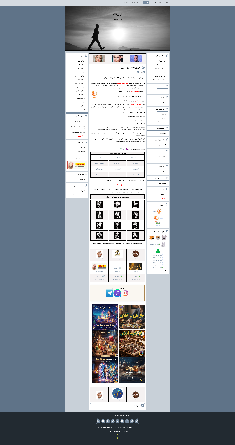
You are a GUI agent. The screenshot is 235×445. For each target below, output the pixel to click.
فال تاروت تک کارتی (80, 72)
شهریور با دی (135, 174)
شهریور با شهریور (99, 163)
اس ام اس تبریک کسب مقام (159, 79)
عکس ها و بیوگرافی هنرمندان (78, 194)
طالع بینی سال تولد (161, 270)
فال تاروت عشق (81, 98)
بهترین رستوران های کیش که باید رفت (78, 122)
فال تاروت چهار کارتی (80, 79)
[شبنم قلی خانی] (99, 59)
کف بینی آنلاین (162, 133)
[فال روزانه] (105, 317)
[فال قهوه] (132, 344)
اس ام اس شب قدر (161, 72)
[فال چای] (132, 370)
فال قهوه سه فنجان (161, 118)
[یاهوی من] (136, 421)
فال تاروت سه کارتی (80, 76)
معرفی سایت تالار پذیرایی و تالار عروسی (78, 127)
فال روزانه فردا (81, 191)
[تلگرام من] (132, 421)
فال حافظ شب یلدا (81, 155)
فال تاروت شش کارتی (80, 87)
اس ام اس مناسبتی (136, 2)
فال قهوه (164, 114)
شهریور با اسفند (99, 174)
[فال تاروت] (132, 317)
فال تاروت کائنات (117, 279)
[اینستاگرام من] (122, 421)
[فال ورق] (105, 370)
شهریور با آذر (99, 169)
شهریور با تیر (135, 163)
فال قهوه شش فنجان (161, 121)
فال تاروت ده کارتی (80, 94)
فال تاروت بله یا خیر (80, 105)
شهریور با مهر (135, 169)
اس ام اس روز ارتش (161, 64)
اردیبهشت (117, 149)
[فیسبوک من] (127, 421)
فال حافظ (161, 2)
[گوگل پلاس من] (108, 421)
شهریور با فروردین (135, 157)
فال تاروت (153, 2)
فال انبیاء (164, 102)
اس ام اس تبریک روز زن (160, 76)
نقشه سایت (110, 431)
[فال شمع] (105, 344)
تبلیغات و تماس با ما (114, 2)
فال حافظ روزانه (81, 151)
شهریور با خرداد (99, 157)
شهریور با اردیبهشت (117, 157)
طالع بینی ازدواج (162, 144)
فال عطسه (117, 271)
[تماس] (117, 421)
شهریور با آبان (117, 169)
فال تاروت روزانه (136, 279)
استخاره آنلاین (125, 2)
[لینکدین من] (98, 421)
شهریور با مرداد (117, 163)
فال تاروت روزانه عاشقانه (79, 102)
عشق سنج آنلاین (162, 183)
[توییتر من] (113, 421)
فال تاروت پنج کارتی (80, 83)
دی (124, 149)
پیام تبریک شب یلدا (80, 158)
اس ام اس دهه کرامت (160, 68)
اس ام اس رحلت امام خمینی (159, 61)
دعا (165, 160)
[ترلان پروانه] (117, 59)
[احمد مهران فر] (136, 59)
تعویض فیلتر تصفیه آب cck (78, 132)
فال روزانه (146, 2)
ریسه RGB (163, 194)
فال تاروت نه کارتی (80, 90)
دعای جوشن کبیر (162, 156)
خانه (167, 2)
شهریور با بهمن (117, 174)
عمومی (135, 405)
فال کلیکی (163, 171)
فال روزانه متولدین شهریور (131, 67)
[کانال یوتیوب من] (103, 421)
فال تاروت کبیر (81, 64)
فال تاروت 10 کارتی (99, 279)
